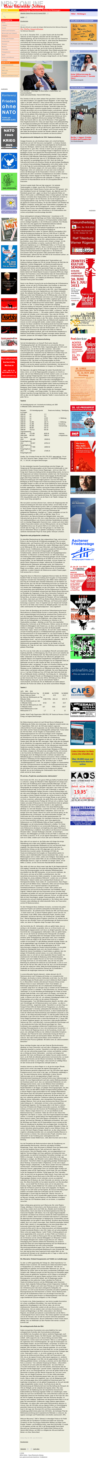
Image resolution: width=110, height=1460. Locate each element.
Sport (3, 54)
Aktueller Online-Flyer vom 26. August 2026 (33, 13)
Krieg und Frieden (8, 38)
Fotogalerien (6, 52)
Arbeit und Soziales (8, 30)
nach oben (36, 1449)
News (3, 22)
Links (3, 67)
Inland (4, 28)
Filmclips (5, 49)
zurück (22, 17)
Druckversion (24, 21)
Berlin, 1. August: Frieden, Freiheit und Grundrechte (81, 138)
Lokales (4, 25)
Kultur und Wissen (8, 57)
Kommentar (5, 41)
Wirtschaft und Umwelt (9, 33)
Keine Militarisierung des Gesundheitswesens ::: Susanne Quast (83, 76)
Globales (5, 36)
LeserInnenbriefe (7, 65)
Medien (4, 46)
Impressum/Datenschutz (10, 75)
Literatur (5, 60)
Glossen (4, 44)
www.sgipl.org (57, 456)
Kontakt (4, 73)
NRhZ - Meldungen (78, 14)
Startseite (23, 1449)
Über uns (5, 70)
